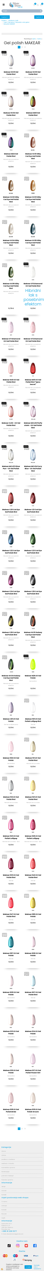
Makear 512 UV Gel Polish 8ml (11, 798)
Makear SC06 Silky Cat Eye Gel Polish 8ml (11, 285)
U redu (28, 1267)
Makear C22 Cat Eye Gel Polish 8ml (11, 551)
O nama (4, 1202)
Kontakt (4, 1210)
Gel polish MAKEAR (9, 24)
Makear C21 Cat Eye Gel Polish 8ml (33, 510)
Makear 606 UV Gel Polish (33, 954)
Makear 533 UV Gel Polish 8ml (11, 876)
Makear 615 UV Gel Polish (11, 1071)
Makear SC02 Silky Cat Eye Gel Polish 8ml (11, 199)
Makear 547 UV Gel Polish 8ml (11, 915)
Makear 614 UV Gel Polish (33, 1032)
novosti (4, 1191)
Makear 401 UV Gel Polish (11, 720)
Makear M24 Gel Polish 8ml (11, 155)
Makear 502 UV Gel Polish (11, 759)
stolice (4, 1155)
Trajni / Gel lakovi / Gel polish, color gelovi (16, 22)
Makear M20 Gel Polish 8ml (33, 114)
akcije (3, 1187)
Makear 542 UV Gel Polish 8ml (33, 876)
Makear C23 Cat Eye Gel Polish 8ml (33, 551)
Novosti (4, 1214)
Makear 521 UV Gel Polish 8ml (33, 798)
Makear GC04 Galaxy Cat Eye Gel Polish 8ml (11, 678)
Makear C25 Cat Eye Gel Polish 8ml (33, 592)
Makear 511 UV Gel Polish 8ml (33, 759)
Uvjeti (3, 1218)
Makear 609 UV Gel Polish (11, 993)
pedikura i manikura (8, 1159)
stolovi (4, 1151)
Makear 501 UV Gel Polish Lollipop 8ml (33, 720)
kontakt (4, 1195)
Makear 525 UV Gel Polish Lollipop (33, 837)
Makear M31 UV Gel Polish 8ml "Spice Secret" (33, 382)
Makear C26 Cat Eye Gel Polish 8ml (11, 633)
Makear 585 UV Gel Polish (33, 915)
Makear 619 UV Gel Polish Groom (33, 1110)
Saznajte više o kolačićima (37, 1267)
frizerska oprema (7, 1180)
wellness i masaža (8, 1163)
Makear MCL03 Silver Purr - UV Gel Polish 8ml (11, 468)
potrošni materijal (7, 1176)
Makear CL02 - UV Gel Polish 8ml (11, 424)
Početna (4, 20)
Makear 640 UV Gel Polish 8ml (11, 381)
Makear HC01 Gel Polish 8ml (11, 73)
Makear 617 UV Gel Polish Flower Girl (33, 1071)
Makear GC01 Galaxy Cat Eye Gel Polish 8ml (33, 634)
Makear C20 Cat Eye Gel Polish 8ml (11, 510)
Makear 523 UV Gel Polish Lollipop (11, 837)
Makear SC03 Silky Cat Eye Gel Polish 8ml (33, 199)
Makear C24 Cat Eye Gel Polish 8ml (11, 592)
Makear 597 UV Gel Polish (11, 954)
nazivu (39, 39)
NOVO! (4, 52)
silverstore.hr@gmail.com (14, 1234)
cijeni (33, 39)
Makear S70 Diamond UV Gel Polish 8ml (33, 284)
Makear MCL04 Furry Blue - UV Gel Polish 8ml (33, 468)
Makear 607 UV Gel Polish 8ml (33, 993)
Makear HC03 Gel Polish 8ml (33, 73)
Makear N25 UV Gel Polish (33, 677)
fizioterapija (5, 1172)
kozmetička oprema (8, 1168)
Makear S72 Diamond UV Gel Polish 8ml (33, 340)
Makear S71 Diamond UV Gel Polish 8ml (11, 340)
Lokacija (4, 1206)
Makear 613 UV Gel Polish (11, 1032)
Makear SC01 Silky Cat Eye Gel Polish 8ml (33, 156)
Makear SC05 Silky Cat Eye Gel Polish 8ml (33, 242)
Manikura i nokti (13, 20)
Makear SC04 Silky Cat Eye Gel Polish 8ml (11, 242)
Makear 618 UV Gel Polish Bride (11, 1110)
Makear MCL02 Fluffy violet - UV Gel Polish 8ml (33, 425)
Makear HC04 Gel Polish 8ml (11, 114)
